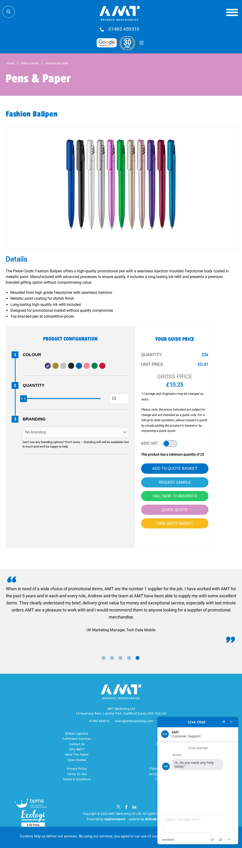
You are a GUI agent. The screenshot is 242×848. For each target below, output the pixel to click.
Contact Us (77, 744)
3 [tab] (120, 658)
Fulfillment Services (76, 738)
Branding (34, 419)
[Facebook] (126, 807)
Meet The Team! (77, 754)
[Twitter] (118, 807)
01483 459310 (123, 29)
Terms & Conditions (77, 779)
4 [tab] (129, 658)
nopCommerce (114, 819)
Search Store (8, 12)
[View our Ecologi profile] (33, 818)
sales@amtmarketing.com (134, 721)
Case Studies (76, 760)
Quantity (33, 385)
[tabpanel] (121, 609)
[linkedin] (134, 807)
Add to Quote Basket (174, 468)
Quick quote (174, 510)
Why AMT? (77, 749)
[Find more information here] (198, 780)
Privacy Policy (77, 768)
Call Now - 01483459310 (174, 496)
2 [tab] (112, 658)
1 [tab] (103, 658)
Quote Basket (141, 43)
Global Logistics (77, 733)
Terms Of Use (77, 774)
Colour (32, 354)
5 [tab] (137, 658)
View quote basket (174, 523)
